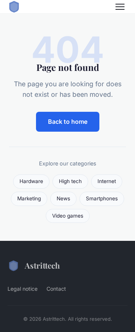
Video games (67, 216)
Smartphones (102, 198)
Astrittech (42, 265)
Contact (56, 288)
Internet (107, 181)
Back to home (67, 121)
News (63, 198)
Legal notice (23, 288)
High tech (70, 181)
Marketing (29, 198)
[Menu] (120, 7)
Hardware (31, 181)
